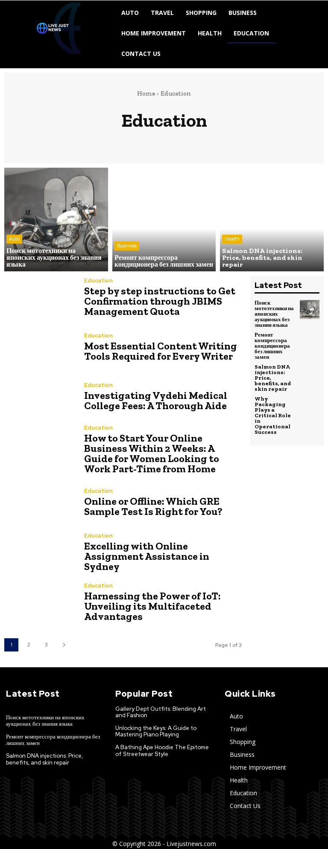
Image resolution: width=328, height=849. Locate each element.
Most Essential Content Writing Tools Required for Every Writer (160, 351)
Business (127, 246)
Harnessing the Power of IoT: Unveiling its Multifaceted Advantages (152, 606)
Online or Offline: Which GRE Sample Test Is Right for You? (153, 506)
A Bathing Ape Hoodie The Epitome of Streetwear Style (162, 751)
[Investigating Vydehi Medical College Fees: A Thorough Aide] (40, 398)
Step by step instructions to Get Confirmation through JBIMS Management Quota (159, 301)
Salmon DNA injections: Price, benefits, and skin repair (44, 759)
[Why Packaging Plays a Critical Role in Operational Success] (309, 406)
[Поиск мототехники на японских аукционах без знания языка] (56, 219)
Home (146, 93)
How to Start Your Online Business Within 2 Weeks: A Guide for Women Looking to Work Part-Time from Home (151, 453)
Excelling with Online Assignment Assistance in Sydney (146, 556)
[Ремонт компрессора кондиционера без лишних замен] (164, 219)
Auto (14, 239)
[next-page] (64, 644)
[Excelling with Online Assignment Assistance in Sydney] (40, 553)
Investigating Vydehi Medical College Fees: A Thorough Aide (155, 400)
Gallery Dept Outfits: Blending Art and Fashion (160, 712)
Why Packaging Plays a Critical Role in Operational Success (273, 415)
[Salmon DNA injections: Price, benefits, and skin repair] (272, 219)
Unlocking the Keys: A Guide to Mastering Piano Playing (155, 731)
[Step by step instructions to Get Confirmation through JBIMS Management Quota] (40, 298)
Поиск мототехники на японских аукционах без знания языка (274, 313)
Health (232, 239)
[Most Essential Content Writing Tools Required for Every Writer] (40, 348)
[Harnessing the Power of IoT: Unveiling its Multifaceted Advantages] (40, 603)
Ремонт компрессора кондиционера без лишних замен (272, 345)
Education (98, 280)
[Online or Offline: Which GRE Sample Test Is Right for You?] (40, 503)
